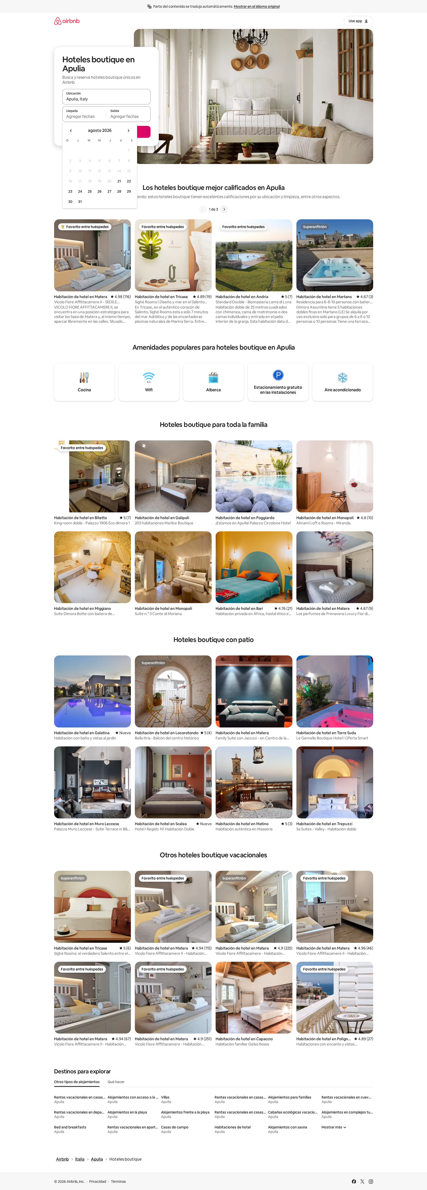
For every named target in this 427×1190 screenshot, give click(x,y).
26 (99, 191)
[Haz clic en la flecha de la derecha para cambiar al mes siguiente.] (128, 130)
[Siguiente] (224, 209)
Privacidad (97, 1181)
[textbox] (84, 116)
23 (70, 191)
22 (129, 181)
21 (119, 181)
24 (80, 191)
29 (129, 191)
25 (90, 191)
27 (109, 191)
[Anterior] (203, 209)
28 (119, 191)
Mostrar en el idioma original (257, 6)
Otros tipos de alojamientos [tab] (77, 1082)
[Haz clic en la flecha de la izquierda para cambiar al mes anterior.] (71, 130)
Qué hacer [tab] (116, 1082)
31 (80, 201)
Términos (118, 1181)
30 (70, 201)
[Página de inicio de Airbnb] (67, 21)
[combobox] (106, 99)
